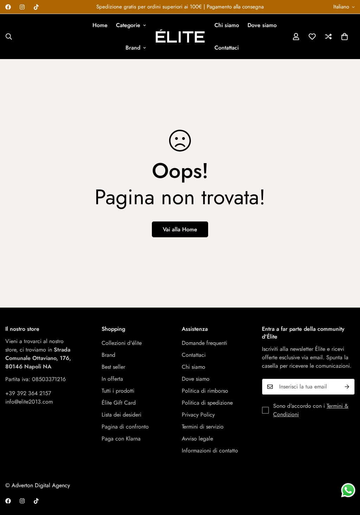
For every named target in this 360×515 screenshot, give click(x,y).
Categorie (128, 25)
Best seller (113, 367)
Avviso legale (197, 438)
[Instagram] (22, 7)
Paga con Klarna (121, 438)
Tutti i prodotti (118, 391)
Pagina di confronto (125, 427)
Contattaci (226, 48)
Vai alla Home (180, 229)
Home (100, 25)
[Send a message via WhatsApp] (348, 490)
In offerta (112, 379)
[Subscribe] (347, 387)
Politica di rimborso (205, 391)
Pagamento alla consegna (235, 7)
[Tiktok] (36, 7)
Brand (133, 48)
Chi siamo (226, 25)
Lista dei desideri (121, 415)
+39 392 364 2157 (28, 393)
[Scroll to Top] (346, 477)
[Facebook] (8, 7)
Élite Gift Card (119, 403)
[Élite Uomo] (180, 36)
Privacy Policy (198, 415)
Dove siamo (262, 25)
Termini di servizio (203, 427)
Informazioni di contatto (210, 450)
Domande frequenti (204, 343)
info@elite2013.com (29, 402)
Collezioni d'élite (122, 343)
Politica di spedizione (207, 403)
